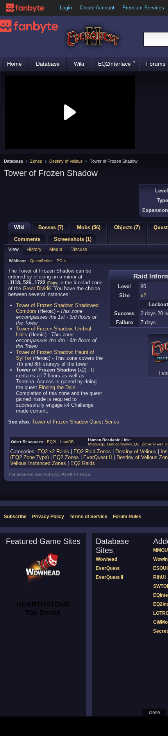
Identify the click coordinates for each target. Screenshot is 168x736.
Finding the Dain (57, 387)
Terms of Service (88, 516)
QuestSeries (41, 260)
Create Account (97, 8)
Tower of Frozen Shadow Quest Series (75, 422)
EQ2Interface (114, 64)
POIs (61, 260)
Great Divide (37, 288)
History (34, 249)
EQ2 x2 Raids (53, 451)
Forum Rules (127, 516)
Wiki (79, 64)
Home (14, 64)
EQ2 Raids (82, 463)
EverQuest (108, 568)
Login (66, 8)
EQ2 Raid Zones (92, 451)
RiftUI (159, 577)
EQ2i (51, 442)
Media (56, 249)
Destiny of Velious (66, 161)
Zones (36, 161)
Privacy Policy (48, 516)
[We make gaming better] (25, 8)
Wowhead (106, 559)
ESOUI (160, 568)
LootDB (67, 442)
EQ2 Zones (66, 457)
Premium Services (143, 8)
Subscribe (15, 516)
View (13, 249)
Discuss (78, 249)
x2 (143, 295)
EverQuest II (97, 457)
